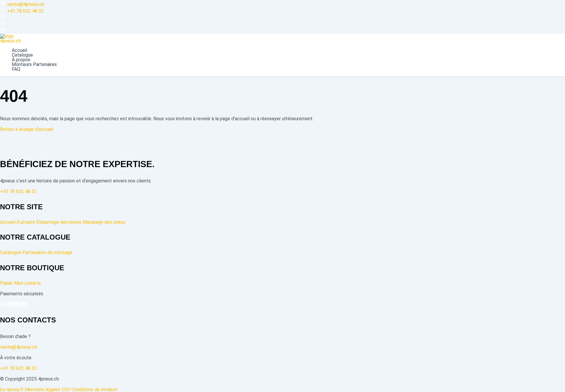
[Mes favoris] (3, 18)
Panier (6, 283)
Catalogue (22, 55)
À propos (21, 59)
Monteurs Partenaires (34, 64)
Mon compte (27, 283)
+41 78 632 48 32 (25, 11)
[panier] (3, 31)
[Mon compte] (3, 24)
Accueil (19, 50)
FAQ (16, 69)
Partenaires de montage (47, 252)
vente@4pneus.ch (25, 4)
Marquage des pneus (104, 222)
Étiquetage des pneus (59, 222)
